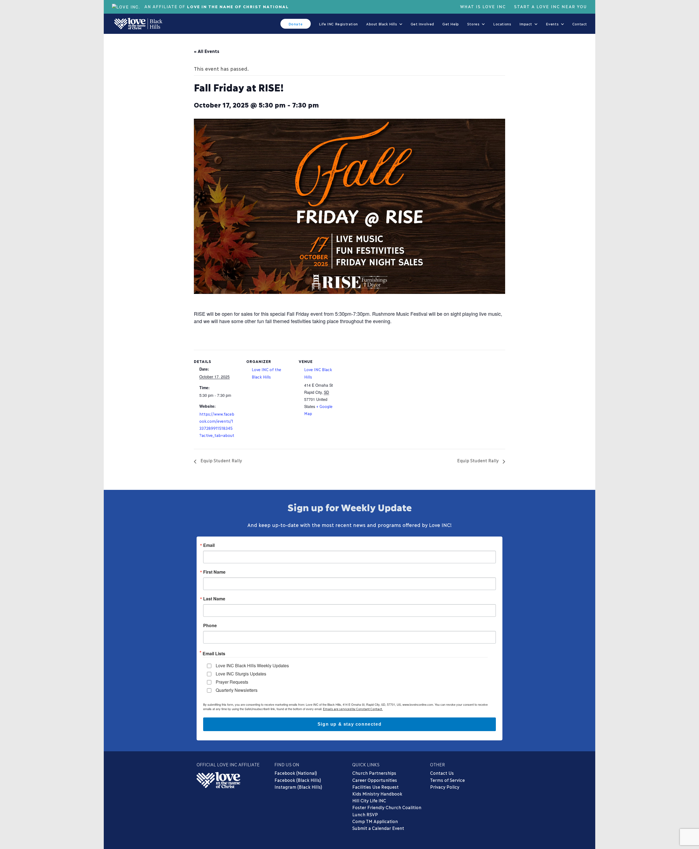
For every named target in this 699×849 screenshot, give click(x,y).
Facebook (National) (295, 772)
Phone (210, 625)
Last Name (214, 599)
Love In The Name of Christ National (238, 6)
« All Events (206, 50)
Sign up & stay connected (349, 724)
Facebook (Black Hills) (297, 779)
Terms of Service (447, 779)
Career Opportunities (374, 779)
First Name (214, 572)
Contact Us (442, 772)
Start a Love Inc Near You (550, 6)
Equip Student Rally (220, 460)
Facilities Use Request (375, 786)
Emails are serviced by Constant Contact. (353, 709)
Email (209, 545)
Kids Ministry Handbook (377, 793)
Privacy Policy (444, 786)
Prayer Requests (232, 682)
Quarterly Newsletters (236, 690)
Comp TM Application (375, 821)
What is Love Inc (483, 6)
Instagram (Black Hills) (298, 786)
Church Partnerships (374, 772)
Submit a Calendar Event (378, 827)
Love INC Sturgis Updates (241, 674)
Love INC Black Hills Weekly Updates (252, 665)
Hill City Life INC (369, 800)
